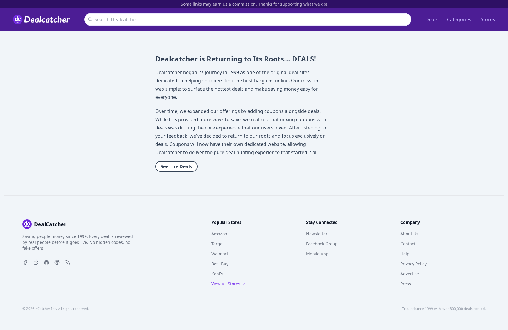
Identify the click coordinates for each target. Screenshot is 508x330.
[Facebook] (25, 261)
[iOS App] (36, 261)
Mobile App (317, 253)
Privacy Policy (413, 263)
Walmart (219, 253)
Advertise (409, 273)
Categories (459, 19)
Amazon (219, 233)
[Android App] (46, 261)
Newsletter (316, 233)
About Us (409, 233)
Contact (407, 243)
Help (405, 253)
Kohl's (217, 273)
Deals (431, 19)
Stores (488, 19)
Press (405, 283)
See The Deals (176, 166)
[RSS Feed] (68, 261)
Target (217, 243)
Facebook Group (322, 243)
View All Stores (225, 283)
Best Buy (219, 263)
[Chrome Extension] (57, 261)
